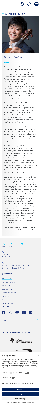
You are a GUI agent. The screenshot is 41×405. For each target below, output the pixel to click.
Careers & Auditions (9, 293)
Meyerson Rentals (8, 282)
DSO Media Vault (8, 289)
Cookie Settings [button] (7, 303)
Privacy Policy (6, 300)
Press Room (6, 286)
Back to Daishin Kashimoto (15, 14)
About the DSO (7, 278)
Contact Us (6, 296)
